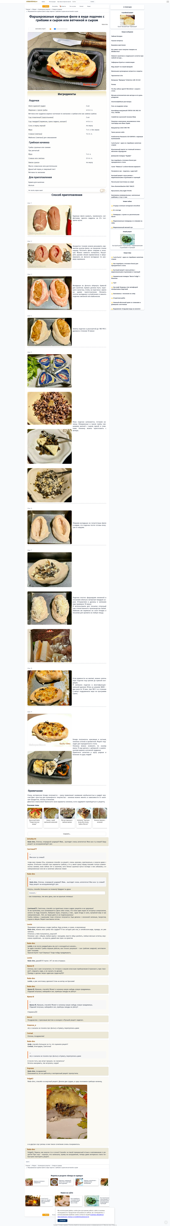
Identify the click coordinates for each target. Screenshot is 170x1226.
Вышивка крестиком (118, 45)
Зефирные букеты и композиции (122, 62)
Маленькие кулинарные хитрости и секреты (126, 71)
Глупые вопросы (117, 41)
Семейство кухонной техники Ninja (123, 117)
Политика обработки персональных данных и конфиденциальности (85, 1225)
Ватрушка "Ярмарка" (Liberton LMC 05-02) (125, 80)
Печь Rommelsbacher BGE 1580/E (122, 186)
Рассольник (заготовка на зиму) (122, 182)
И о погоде (117, 210)
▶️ (50, 29)
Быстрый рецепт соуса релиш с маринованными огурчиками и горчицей (127, 246)
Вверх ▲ (114, 1225)
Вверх (27, 1162)
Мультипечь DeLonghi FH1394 (121, 191)
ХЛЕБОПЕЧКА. (31, 1)
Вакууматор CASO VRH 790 (120, 128)
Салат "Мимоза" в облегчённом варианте (125, 167)
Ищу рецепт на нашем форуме (122, 67)
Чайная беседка (116, 36)
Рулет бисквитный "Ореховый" (127, 26)
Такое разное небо (117, 132)
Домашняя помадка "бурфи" (121, 156)
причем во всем (67, 892)
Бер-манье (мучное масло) (64, 1)
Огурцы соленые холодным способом (126, 206)
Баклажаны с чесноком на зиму (124, 293)
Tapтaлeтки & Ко (117, 75)
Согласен (62, 1220)
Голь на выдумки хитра (119, 106)
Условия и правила (63, 1225)
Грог (114, 283)
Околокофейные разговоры (121, 102)
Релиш (113, 84)
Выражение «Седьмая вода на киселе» (126, 309)
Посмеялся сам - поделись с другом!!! (124, 171)
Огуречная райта (119, 298)
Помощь (55, 1225)
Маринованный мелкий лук (123, 227)
